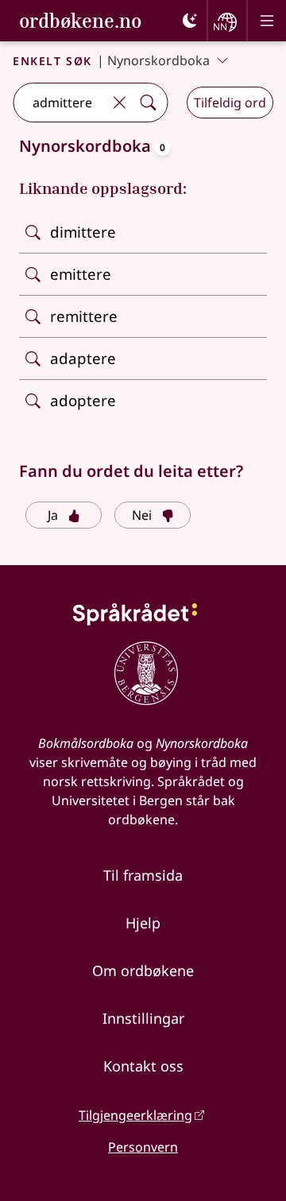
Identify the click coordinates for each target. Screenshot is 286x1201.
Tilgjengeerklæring (135, 1115)
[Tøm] (119, 102)
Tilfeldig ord (230, 102)
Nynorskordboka (158, 60)
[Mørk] (190, 21)
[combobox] (59, 102)
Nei (142, 515)
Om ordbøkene (143, 970)
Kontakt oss (143, 1065)
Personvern (143, 1147)
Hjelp (143, 922)
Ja (53, 515)
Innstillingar (143, 1018)
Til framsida (143, 875)
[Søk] (147, 102)
